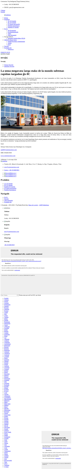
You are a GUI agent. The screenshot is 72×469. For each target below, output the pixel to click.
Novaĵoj (6, 46)
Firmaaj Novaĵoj (8, 65)
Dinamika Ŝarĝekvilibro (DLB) (16, 38)
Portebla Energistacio (13, 26)
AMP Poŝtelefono (44, 205)
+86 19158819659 (9, 245)
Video (9, 33)
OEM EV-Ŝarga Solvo (10, 40)
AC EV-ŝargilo (12, 21)
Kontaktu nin (8, 48)
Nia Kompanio (12, 30)
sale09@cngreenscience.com (9, 150)
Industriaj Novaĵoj (9, 66)
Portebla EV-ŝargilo (13, 27)
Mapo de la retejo (33, 205)
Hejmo (6, 18)
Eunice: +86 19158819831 (11, 170)
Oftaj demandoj (12, 35)
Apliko (10, 43)
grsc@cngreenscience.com (11, 167)
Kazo (9, 44)
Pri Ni (6, 29)
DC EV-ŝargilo (12, 22)
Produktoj (7, 19)
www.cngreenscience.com (8, 155)
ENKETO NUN (5, 52)
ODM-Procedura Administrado (16, 41)
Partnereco (11, 49)
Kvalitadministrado (13, 32)
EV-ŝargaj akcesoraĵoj (14, 24)
